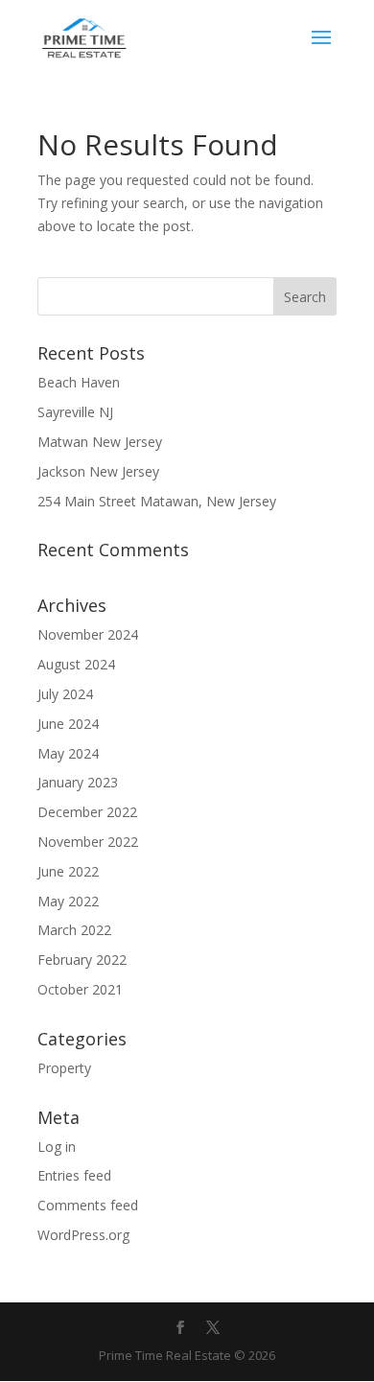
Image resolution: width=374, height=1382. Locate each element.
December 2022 (87, 812)
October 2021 (80, 989)
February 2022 (82, 959)
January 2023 (77, 782)
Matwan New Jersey (99, 442)
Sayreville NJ (75, 412)
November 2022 (87, 841)
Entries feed (74, 1175)
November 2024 (87, 634)
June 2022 (68, 871)
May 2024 (68, 753)
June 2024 (68, 723)
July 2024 (65, 694)
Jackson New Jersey (98, 471)
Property (64, 1068)
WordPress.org (83, 1235)
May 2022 (68, 901)
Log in (56, 1146)
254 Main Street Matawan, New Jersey (156, 501)
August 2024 (76, 664)
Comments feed (87, 1205)
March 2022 (74, 930)
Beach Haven (78, 382)
